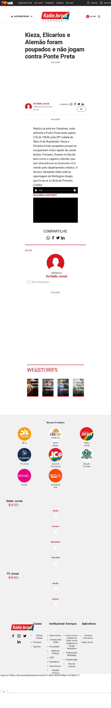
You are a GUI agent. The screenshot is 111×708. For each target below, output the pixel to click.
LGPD (51, 657)
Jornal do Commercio (88, 636)
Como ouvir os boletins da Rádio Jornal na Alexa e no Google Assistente (72, 642)
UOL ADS (69, 3)
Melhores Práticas (56, 652)
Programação (71, 660)
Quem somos (55, 635)
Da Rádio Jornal (41, 103)
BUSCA (94, 3)
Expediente (54, 662)
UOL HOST (38, 3)
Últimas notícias (39, 636)
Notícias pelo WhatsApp (71, 654)
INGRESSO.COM (25, 3)
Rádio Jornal (87, 642)
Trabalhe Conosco (55, 671)
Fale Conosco (55, 666)
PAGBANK (49, 3)
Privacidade (54, 647)
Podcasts (37, 642)
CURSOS (59, 3)
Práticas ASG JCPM (55, 641)
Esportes (37, 647)
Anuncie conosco (71, 665)
